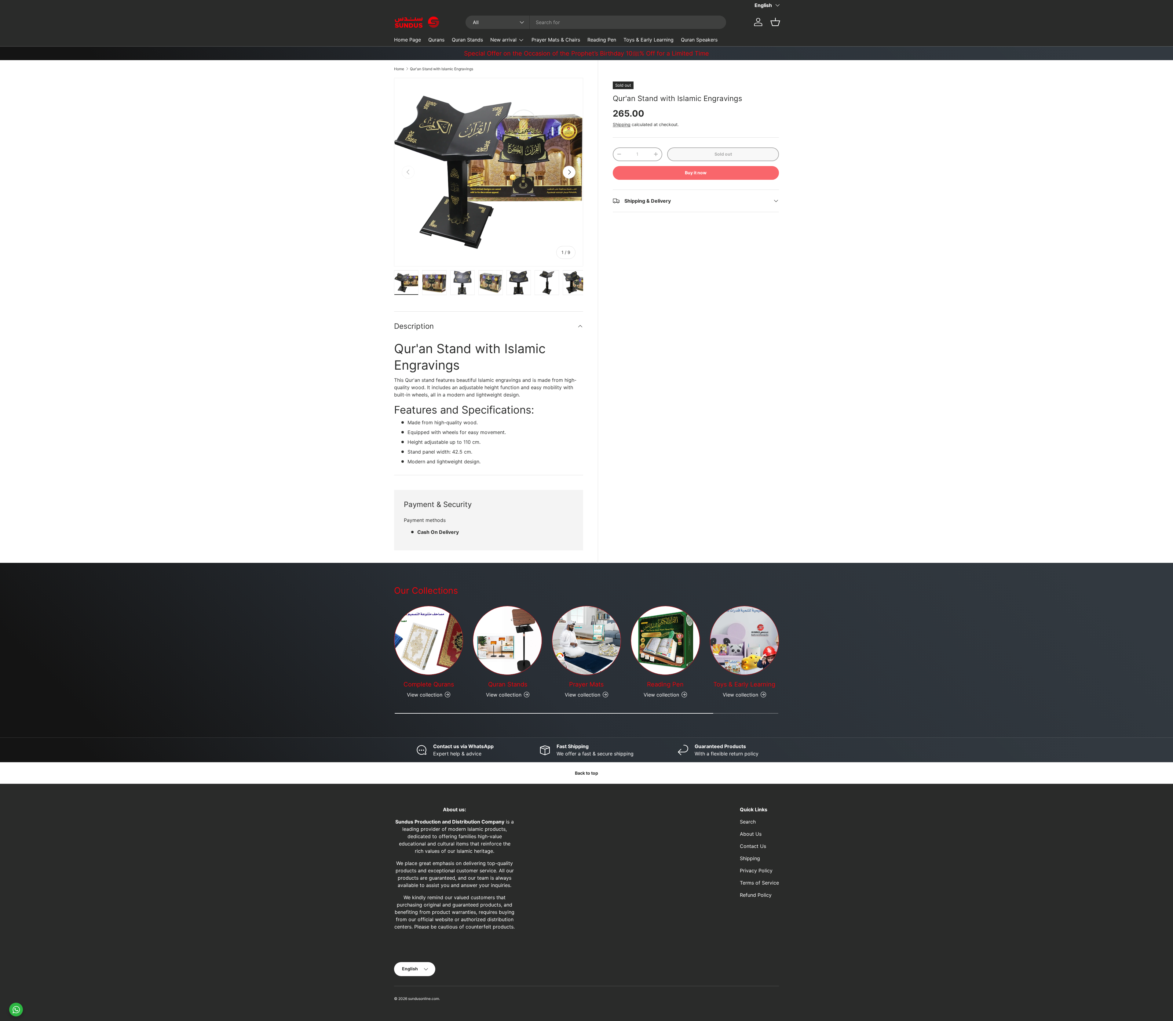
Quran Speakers (699, 40)
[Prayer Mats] (586, 640)
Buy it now (696, 172)
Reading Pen (601, 40)
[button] (775, 22)
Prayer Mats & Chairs (556, 40)
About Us (751, 834)
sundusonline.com (423, 998)
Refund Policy (756, 895)
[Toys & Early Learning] (744, 640)
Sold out (723, 154)
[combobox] (596, 22)
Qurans (436, 40)
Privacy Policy (756, 870)
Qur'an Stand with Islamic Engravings (441, 69)
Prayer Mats (586, 684)
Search (748, 822)
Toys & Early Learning (648, 40)
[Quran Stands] (507, 640)
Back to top (586, 773)
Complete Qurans (429, 684)
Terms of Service (759, 883)
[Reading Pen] (665, 640)
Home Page (407, 40)
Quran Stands (467, 40)
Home (399, 69)
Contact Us (753, 846)
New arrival (503, 40)
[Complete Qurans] (428, 640)
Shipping (621, 124)
